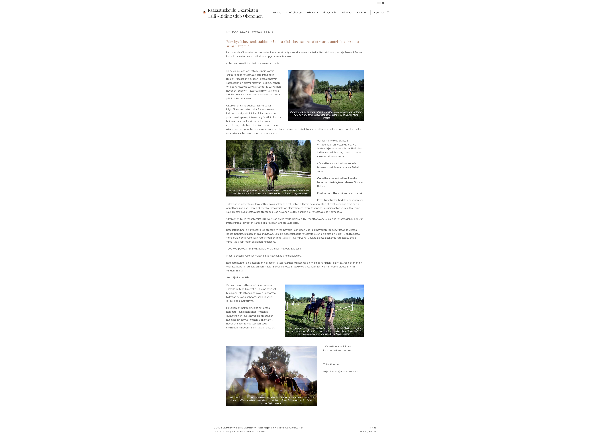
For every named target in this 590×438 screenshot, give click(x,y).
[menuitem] (278, 12)
